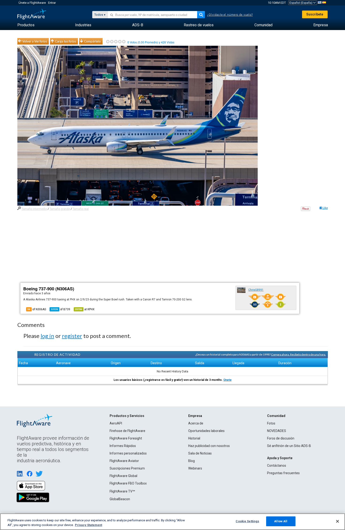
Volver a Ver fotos (34, 41)
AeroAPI (116, 423)
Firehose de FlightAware (127, 431)
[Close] (337, 521)
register (72, 335)
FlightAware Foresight (126, 438)
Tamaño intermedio (34, 209)
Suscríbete (314, 14)
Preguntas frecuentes (283, 473)
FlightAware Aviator (124, 461)
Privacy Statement (88, 525)
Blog (191, 461)
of (60, 309)
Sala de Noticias (200, 453)
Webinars (195, 468)
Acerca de (195, 423)
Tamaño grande (60, 209)
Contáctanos (276, 465)
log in (47, 335)
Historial (194, 438)
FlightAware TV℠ (122, 491)
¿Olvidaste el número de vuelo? (230, 14)
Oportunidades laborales (206, 431)
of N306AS (36, 309)
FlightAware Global (123, 476)
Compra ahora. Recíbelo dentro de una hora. (298, 354)
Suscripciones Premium (127, 468)
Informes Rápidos (123, 446)
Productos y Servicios (127, 416)
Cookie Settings (247, 521)
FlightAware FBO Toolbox (128, 483)
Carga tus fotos (65, 41)
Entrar (52, 2)
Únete (227, 380)
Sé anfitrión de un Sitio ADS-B (289, 446)
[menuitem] (26, 25)
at (85, 309)
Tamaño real (81, 209)
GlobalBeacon (120, 499)
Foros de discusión (280, 438)
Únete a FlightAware (32, 2)
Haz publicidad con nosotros (209, 446)
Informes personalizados (128, 453)
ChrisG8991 (256, 290)
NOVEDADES (276, 431)
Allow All (280, 521)
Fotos (271, 423)
